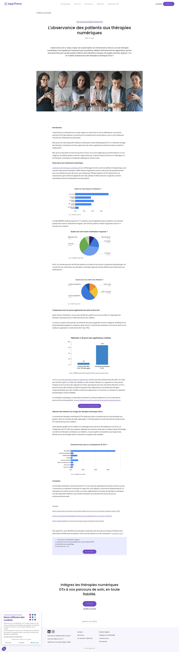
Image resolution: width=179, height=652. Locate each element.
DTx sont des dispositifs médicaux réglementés (71, 380)
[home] (13, 4)
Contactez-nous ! (117, 533)
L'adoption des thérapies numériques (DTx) (67, 168)
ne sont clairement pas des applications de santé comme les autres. (97, 400)
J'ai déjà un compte (89, 609)
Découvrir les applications (89, 406)
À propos (80, 632)
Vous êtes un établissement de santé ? (59, 635)
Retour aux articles (43, 13)
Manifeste (100, 4)
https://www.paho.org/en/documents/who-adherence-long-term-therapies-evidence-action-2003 (86, 511)
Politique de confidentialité (107, 635)
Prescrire (77, 4)
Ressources (89, 4)
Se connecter (89, 551)
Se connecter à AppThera (85, 638)
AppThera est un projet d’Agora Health (59, 642)
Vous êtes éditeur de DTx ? (56, 639)
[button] (113, 4)
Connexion (159, 4)
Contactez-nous (104, 638)
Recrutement (103, 641)
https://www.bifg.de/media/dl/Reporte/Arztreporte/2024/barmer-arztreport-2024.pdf (82, 516)
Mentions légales (104, 632)
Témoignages (65, 4)
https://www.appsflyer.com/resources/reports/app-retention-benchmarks (78, 521)
